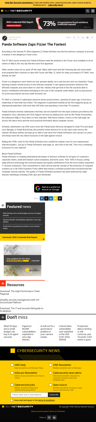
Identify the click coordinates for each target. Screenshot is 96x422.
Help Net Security (14, 37)
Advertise (61, 411)
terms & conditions (46, 400)
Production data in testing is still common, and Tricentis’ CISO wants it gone (84, 333)
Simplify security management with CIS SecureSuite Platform (19, 301)
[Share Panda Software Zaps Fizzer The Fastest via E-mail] (87, 37)
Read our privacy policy (39, 411)
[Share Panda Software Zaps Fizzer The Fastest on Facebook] (74, 37)
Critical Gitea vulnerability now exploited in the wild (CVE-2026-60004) (66, 333)
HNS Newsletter (62, 364)
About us (53, 411)
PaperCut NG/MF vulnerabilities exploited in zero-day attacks (29, 333)
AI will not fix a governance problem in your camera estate (47, 331)
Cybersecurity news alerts (67, 372)
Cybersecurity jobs (24, 384)
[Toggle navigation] (93, 11)
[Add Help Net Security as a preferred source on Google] (92, 37)
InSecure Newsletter (25, 372)
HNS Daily (20, 364)
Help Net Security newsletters (19, 3)
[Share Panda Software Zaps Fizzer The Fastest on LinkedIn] (83, 37)
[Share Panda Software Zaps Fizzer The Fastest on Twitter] (78, 37)
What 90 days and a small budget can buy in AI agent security (11, 331)
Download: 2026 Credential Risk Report (19, 237)
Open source (60, 384)
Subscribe (54, 395)
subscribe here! (55, 5)
